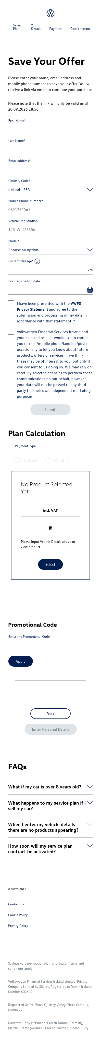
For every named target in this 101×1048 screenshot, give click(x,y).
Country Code (19, 180)
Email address (19, 160)
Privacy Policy (18, 925)
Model (13, 241)
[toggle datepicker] (88, 290)
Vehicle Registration (23, 220)
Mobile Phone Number (25, 200)
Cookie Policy (18, 914)
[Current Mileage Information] (37, 261)
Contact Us (16, 904)
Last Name (16, 140)
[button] (44, 786)
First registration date (24, 281)
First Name (16, 120)
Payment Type (25, 446)
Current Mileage (20, 261)
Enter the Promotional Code (29, 636)
